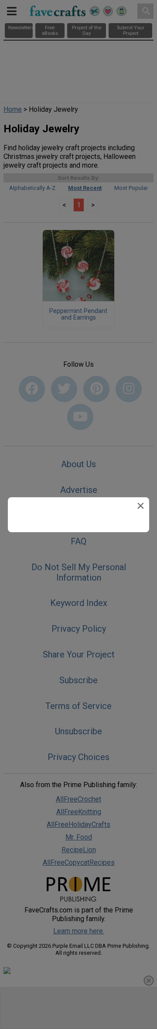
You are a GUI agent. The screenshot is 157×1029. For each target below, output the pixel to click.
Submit (78, 583)
